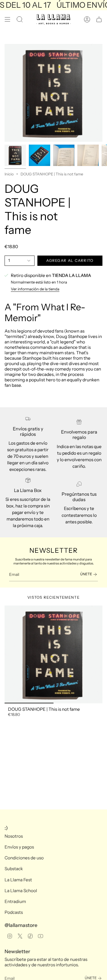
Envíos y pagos (19, 847)
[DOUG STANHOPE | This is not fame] (53, 654)
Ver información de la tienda (35, 289)
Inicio (9, 174)
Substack (14, 868)
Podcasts (14, 912)
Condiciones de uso (24, 857)
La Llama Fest (18, 879)
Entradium (15, 901)
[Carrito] (99, 19)
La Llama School (21, 890)
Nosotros (14, 836)
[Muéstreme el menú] (7, 19)
